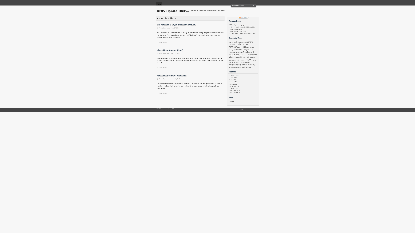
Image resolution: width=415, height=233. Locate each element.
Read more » (163, 42)
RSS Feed (244, 17)
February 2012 (234, 86)
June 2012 (233, 82)
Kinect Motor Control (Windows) (171, 76)
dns (250, 50)
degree (246, 50)
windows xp (237, 67)
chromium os (243, 44)
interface (253, 55)
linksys (249, 57)
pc (247, 60)
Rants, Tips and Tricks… (173, 10)
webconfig (251, 64)
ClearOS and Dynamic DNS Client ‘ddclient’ (243, 27)
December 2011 (235, 90)
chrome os (233, 44)
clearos (233, 46)
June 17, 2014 (175, 28)
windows (231, 67)
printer (254, 60)
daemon (238, 49)
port (250, 59)
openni (243, 60)
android (231, 42)
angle (235, 42)
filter (245, 52)
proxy (238, 62)
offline (238, 60)
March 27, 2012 (175, 79)
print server (232, 62)
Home (159, 4)
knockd (243, 57)
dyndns (240, 52)
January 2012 (234, 88)
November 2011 (235, 93)
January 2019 (234, 75)
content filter (242, 47)
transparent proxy (235, 64)
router (243, 62)
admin (167, 28)
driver (235, 52)
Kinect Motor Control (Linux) (170, 50)
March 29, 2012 (175, 53)
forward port (234, 55)
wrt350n (244, 67)
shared (248, 62)
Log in (232, 101)
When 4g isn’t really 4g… (237, 25)
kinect (238, 57)
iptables (232, 57)
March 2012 (233, 84)
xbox (249, 67)
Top (242, 109)
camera (249, 42)
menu (234, 60)
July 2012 (233, 80)
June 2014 (233, 77)
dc (243, 50)
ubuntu (244, 64)
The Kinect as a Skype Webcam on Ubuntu (176, 25)
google (241, 55)
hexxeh (246, 55)
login (230, 60)
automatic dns (242, 42)
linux (253, 57)
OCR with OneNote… (236, 29)
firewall (250, 52)
